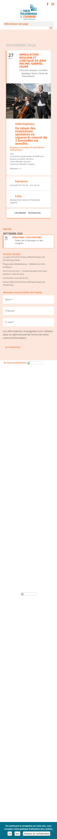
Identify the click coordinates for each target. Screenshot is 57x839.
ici (20, 168)
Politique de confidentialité (36, 833)
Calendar (20, 213)
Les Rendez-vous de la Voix (15, 278)
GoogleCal (34, 213)
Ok (10, 833)
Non (17, 833)
